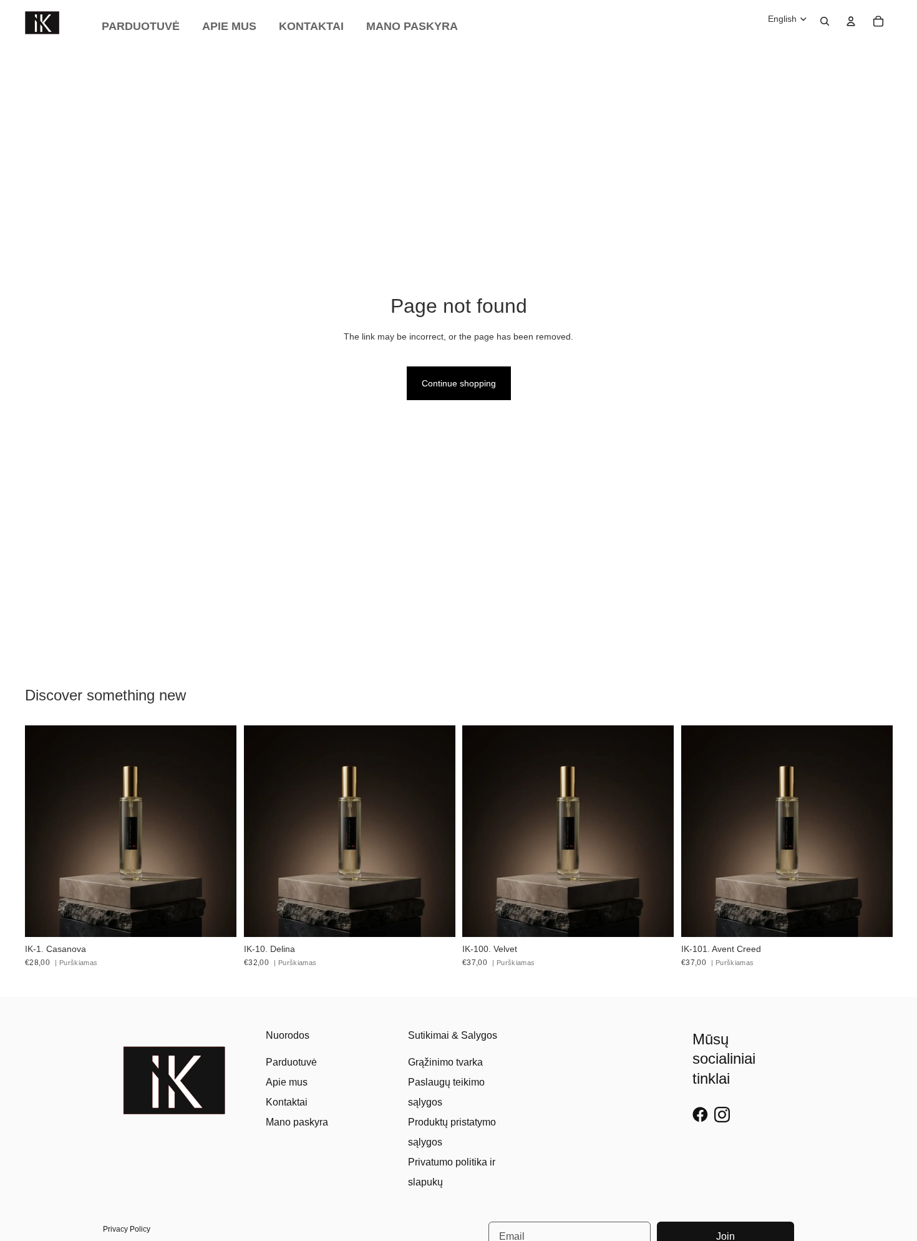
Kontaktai (287, 1102)
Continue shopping (459, 383)
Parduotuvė (291, 1062)
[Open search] (824, 21)
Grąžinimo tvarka (445, 1062)
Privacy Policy (126, 1229)
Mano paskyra (297, 1122)
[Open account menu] (851, 21)
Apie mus (287, 1082)
